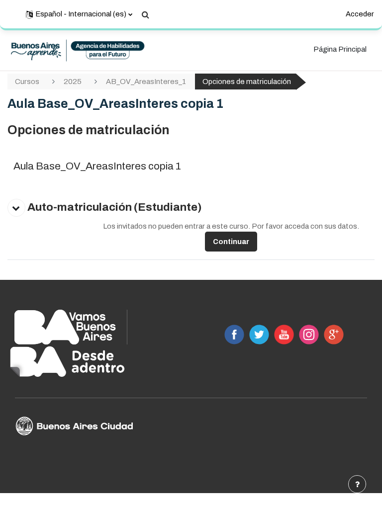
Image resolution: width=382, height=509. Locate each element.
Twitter (259, 334)
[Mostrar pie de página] (357, 484)
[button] (79, 14)
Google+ (334, 334)
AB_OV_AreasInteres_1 (146, 81)
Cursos (27, 81)
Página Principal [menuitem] (340, 49)
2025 (73, 81)
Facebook (234, 334)
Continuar (231, 242)
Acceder (360, 14)
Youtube (284, 334)
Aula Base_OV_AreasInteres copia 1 (97, 166)
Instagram (309, 334)
